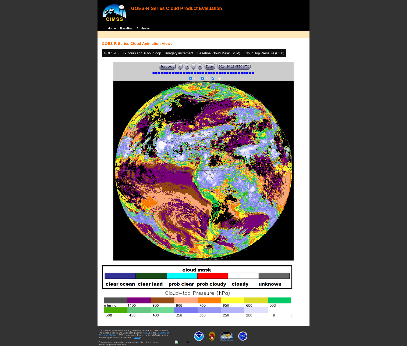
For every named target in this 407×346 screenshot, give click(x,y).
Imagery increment (179, 53)
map (218, 78)
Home (112, 28)
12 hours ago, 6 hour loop (142, 53)
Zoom (210, 66)
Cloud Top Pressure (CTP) (264, 53)
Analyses (143, 28)
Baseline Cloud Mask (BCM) (218, 53)
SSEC (146, 333)
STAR (137, 337)
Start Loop (167, 66)
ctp (207, 78)
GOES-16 (111, 53)
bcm (195, 78)
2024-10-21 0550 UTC (234, 66)
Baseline (126, 28)
